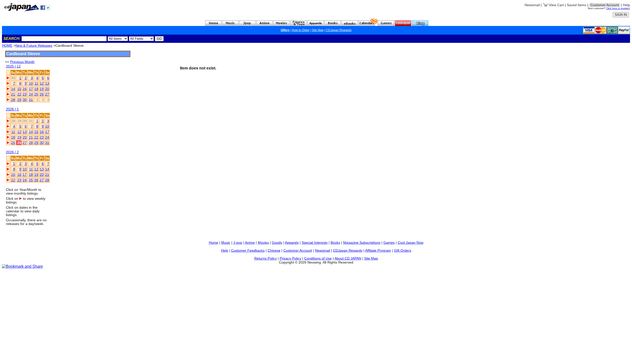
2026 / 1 (12, 109)
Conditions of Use (318, 258)
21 (13, 94)
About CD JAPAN (348, 258)
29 (19, 100)
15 (19, 89)
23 (25, 94)
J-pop (237, 243)
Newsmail (532, 5)
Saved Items (576, 5)
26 (42, 94)
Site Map (318, 30)
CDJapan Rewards (339, 30)
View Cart (556, 5)
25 (36, 94)
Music (225, 243)
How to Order (301, 30)
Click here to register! (618, 8)
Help (626, 5)
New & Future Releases (33, 45)
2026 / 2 (12, 152)
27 (47, 94)
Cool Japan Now (410, 243)
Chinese (274, 250)
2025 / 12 (13, 66)
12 (42, 83)
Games (389, 243)
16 (25, 89)
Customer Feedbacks (248, 250)
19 (42, 89)
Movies (263, 243)
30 (25, 100)
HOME (7, 45)
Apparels (292, 243)
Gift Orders (402, 250)
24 (31, 94)
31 (31, 100)
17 (31, 89)
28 (13, 100)
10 (31, 83)
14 (13, 89)
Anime (250, 243)
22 (19, 94)
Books (335, 243)
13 (47, 83)
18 (36, 89)
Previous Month (22, 62)
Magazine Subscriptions (361, 243)
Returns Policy (265, 258)
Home (213, 243)
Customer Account (297, 250)
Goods (277, 243)
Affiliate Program (378, 250)
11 (36, 83)
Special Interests (315, 243)
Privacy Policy (290, 258)
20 (47, 89)
